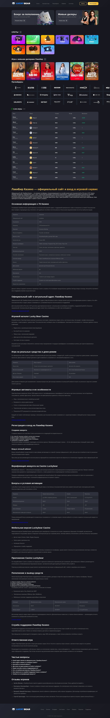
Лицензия (80, 709)
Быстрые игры (46, 3)
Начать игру (62, 20)
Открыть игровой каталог (19, 420)
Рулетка (48, 709)
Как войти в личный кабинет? (22, 664)
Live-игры (71, 3)
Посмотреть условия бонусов (20, 522)
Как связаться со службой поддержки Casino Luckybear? (30, 672)
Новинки (64, 3)
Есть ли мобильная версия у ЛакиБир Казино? (27, 670)
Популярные (55, 3)
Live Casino (62, 709)
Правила (74, 709)
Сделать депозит (16, 619)
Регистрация (93, 3)
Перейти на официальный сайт (20, 311)
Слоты (38, 3)
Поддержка (88, 709)
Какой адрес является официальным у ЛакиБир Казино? (30, 660)
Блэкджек (54, 709)
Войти (83, 3)
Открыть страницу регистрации (20, 460)
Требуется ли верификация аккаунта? (24, 674)
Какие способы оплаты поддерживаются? (25, 668)
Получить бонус (19, 20)
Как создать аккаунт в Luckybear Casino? (25, 662)
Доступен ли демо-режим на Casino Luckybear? (27, 666)
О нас (68, 709)
